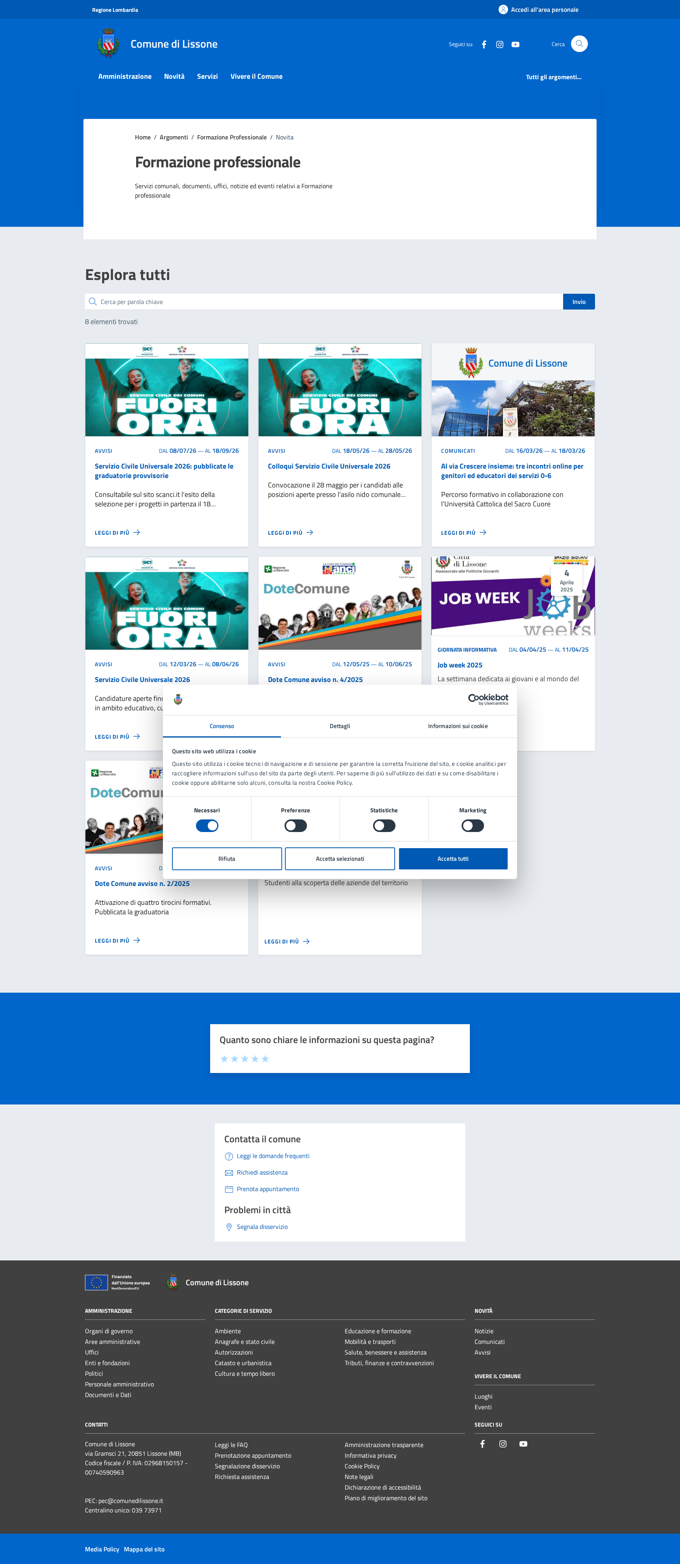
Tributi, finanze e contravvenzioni (389, 1363)
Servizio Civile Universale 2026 (142, 679)
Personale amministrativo (119, 1384)
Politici (94, 1373)
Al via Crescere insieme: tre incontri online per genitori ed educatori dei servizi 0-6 (512, 470)
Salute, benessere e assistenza (386, 1352)
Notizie (484, 1331)
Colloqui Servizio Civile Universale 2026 (329, 466)
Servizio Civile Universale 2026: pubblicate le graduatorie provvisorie (164, 470)
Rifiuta (226, 858)
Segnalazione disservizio (247, 1466)
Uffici (92, 1352)
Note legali (359, 1476)
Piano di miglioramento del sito (386, 1498)
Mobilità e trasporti (370, 1341)
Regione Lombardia (115, 10)
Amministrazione (125, 76)
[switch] (296, 825)
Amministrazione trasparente (384, 1444)
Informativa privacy (371, 1455)
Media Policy (102, 1549)
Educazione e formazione (378, 1331)
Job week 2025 (460, 665)
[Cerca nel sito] (579, 43)
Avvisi (483, 1352)
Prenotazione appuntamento (253, 1455)
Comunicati (490, 1341)
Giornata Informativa (467, 649)
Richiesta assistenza (242, 1476)
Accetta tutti (453, 858)
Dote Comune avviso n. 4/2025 (315, 679)
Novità (174, 76)
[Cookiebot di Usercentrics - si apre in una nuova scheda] (474, 700)
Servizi (207, 76)
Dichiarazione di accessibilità (383, 1487)
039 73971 (147, 1510)
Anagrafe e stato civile (245, 1341)
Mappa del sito (144, 1549)
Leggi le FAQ (231, 1444)
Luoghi (484, 1396)
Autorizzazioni (234, 1352)
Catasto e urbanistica (243, 1363)
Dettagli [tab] (340, 725)
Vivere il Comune (257, 76)
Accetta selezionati (340, 858)
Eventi (483, 1407)
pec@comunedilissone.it (130, 1500)
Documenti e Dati (108, 1394)
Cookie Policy (362, 1466)
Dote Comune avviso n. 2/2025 (142, 883)
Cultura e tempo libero (245, 1373)
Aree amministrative (112, 1341)
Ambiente (228, 1331)
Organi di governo (109, 1331)
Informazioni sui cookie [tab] (458, 725)
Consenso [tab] (222, 725)
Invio (579, 301)
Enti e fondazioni (107, 1363)
